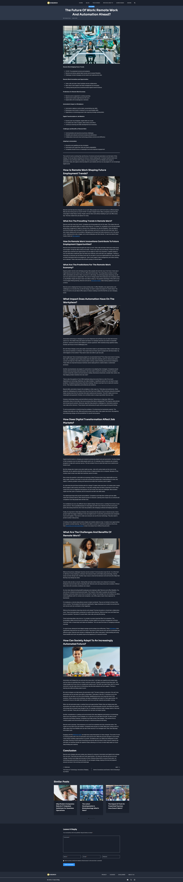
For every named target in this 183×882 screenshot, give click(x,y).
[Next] (127, 801)
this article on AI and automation (74, 526)
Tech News (96, 3)
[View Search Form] (135, 3)
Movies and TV (108, 3)
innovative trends (96, 281)
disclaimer (121, 874)
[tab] (88, 818)
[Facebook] (127, 879)
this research (76, 236)
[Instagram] (134, 879)
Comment (67, 837)
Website (105, 857)
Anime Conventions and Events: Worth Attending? (106, 769)
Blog (87, 3)
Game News (120, 3)
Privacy (104, 874)
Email (85, 857)
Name (66, 857)
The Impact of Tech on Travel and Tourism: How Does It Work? (116, 806)
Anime (129, 3)
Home (81, 3)
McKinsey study (77, 735)
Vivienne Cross (67, 18)
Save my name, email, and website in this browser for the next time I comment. (83, 860)
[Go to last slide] (56, 801)
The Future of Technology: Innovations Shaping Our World (75, 770)
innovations (113, 628)
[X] (131, 879)
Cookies (112, 874)
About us (131, 874)
